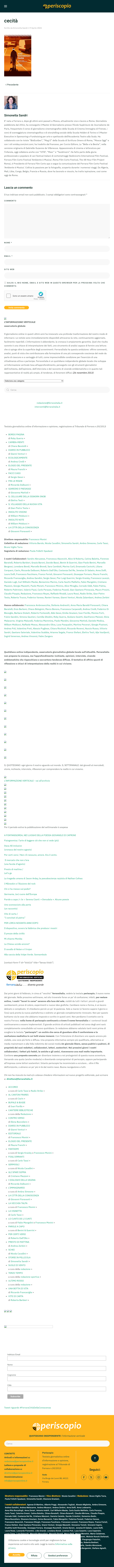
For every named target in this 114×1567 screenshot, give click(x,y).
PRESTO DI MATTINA (18, 1242)
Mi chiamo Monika (13, 938)
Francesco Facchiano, (51, 1522)
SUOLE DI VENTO (16, 1265)
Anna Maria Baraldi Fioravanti (85, 605)
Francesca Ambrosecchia (37, 605)
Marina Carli (69, 566)
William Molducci (19, 515)
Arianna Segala (57, 632)
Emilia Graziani (69, 613)
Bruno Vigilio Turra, (97, 1496)
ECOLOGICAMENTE (17, 457)
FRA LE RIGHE (15, 481)
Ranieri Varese (52, 597)
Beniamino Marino (48, 582)
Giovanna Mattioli (19, 492)
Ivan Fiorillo (84, 613)
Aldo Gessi (56, 613)
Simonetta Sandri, (35, 1499)
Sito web (9, 269)
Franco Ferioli (45, 574)
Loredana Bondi (22, 566)
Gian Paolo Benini (87, 562)
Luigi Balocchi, (22, 1533)
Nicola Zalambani (84, 597)
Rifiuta (34, 1555)
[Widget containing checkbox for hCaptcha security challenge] (25, 295)
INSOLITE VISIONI (17, 512)
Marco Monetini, (82, 1533)
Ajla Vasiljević (102, 632)
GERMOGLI (13, 1164)
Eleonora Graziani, (51, 1499)
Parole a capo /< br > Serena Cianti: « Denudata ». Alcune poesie (36, 899)
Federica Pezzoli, (76, 1519)
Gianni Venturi (18, 453)
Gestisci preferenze (58, 1555)
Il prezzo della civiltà (14, 933)
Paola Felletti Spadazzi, (15, 1499)
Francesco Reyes (40, 593)
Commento (10, 200)
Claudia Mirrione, (82, 1513)
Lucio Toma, (10, 1533)
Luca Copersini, (94, 1530)
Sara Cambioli (54, 566)
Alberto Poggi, (50, 1504)
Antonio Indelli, (43, 1510)
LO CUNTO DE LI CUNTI (20, 1218)
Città (9, 1385)
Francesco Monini (38, 539)
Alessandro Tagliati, (66, 1504)
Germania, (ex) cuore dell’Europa (20, 894)
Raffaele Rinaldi (58, 593)
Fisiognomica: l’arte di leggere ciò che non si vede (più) (31, 840)
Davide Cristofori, (73, 1516)
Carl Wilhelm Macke (28, 582)
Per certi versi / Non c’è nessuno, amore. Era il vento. (30, 854)
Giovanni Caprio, (95, 1525)
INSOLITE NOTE (16, 519)
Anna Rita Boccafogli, (14, 1510)
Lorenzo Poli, (68, 1530)
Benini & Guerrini (68, 562)
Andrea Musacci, (44, 1507)
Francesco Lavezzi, (69, 1522)
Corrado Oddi (85, 585)
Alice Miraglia (71, 585)
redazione (25, 1269)
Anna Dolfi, (71, 1507)
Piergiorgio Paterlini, (91, 1539)
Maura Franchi (18, 469)
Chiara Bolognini (36, 609)
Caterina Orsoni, (23, 1513)
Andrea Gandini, (12, 1507)
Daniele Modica (96, 620)
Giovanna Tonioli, (79, 1525)
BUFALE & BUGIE (16, 1102)
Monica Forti (97, 613)
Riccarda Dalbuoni (20, 484)
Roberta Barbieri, (91, 1542)
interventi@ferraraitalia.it (47, 406)
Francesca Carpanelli (71, 609)
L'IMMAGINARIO (16, 1187)
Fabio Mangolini (88, 582)
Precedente (12, 84)
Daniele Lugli (10, 582)
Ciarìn (17, 570)
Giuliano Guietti (75, 616)
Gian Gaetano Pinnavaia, (30, 1525)
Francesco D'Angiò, (32, 1522)
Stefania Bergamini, (82, 1548)
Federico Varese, (92, 1519)
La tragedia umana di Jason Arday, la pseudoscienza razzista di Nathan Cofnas (43, 878)
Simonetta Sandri (20, 28)
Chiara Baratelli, (52, 1513)
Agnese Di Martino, (35, 1504)
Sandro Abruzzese (36, 558)
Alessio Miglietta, (83, 1504)
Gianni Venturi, (48, 1525)
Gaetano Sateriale (21, 632)
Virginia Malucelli (24, 620)
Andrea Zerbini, (59, 1507)
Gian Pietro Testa (19, 508)
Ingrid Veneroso (12, 636)
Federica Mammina (43, 620)
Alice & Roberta (76, 558)
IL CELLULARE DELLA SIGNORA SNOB (27, 496)
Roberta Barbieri (22, 562)
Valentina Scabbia (40, 632)
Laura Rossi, (10, 1530)
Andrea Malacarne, (28, 1507)
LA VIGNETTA (15, 1211)
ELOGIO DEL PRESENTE (20, 465)
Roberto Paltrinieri (13, 589)
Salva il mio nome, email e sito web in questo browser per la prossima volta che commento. (54, 284)
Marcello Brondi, (56, 1533)
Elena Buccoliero (19, 1121)
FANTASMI (13, 1149)
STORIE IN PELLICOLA (19, 1257)
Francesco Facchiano (26, 574)
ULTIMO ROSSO (16, 1280)
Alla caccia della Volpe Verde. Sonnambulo (25, 954)
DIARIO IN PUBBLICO (19, 450)
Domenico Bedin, (89, 1516)
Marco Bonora (52, 609)
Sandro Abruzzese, (93, 1545)
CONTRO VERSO (16, 1118)
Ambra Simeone (88, 543)
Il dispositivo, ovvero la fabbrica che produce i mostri (30, 928)
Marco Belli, (69, 1533)
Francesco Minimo (54, 585)
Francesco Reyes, (86, 1522)
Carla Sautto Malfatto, (79, 1510)
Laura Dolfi (9, 574)
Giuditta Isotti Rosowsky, (16, 1527)
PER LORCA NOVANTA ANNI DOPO (21, 923)
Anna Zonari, (30, 1510)
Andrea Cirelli (17, 461)
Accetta (16, 1554)
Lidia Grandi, (40, 1530)
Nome (8, 242)
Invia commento (16, 307)
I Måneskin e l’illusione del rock (19, 883)
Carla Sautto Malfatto (69, 582)
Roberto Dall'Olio (49, 570)
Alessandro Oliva (47, 624)
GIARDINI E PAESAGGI (19, 488)
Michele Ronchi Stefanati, (97, 1536)
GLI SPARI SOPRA (17, 1172)
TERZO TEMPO (15, 1273)
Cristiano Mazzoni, (41, 1516)
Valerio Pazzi (30, 589)
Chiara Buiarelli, (67, 1513)
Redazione (26, 593)
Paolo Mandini (61, 620)
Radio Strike (86, 593)
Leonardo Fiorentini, (25, 1530)
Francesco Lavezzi (100, 578)
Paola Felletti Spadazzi (41, 551)
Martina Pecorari (81, 624)
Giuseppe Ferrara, (35, 1527)
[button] (5, 6)
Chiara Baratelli (18, 446)
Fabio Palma (99, 585)
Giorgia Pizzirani (99, 624)
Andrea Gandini (34, 578)
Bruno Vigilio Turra (13, 547)
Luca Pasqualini (64, 624)
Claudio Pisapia (12, 593)
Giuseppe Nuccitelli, (53, 1527)
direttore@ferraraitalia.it (20, 1079)
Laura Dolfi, (98, 1527)
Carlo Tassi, (10, 1513)
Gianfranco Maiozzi (93, 616)
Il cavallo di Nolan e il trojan (18, 949)
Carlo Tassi (102, 543)
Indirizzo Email (13, 1354)
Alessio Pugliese (41, 628)
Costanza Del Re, (25, 1516)
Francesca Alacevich (56, 558)
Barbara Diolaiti (22, 613)
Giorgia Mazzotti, (63, 1525)
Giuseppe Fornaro (83, 574)
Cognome (11, 1375)
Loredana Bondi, (54, 1530)
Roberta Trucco (18, 597)
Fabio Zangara (46, 636)
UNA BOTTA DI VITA (18, 1288)
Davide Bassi (52, 562)
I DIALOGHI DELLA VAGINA (21, 1180)
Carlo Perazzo (44, 589)
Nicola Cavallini (25, 1168)
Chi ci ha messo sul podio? (17, 889)
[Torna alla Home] (57, 6)
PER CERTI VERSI (17, 1234)
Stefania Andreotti (60, 605)
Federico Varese (35, 597)
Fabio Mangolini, (60, 1519)
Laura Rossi (73, 593)
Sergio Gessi (17, 477)
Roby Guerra (17, 438)
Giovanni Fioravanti (20, 531)
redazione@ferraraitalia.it (49, 402)
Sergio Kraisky (83, 578)
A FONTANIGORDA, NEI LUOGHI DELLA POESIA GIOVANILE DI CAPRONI (40, 835)
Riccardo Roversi (75, 628)
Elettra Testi (17, 500)
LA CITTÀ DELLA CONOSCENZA (23, 527)
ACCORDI (13, 1087)
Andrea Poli (10, 628)
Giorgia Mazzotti (21, 585)
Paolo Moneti (37, 585)
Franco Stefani (73, 632)
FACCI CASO (14, 473)
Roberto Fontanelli (40, 613)
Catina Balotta (92, 558)
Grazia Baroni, (68, 1527)
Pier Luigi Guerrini (66, 578)
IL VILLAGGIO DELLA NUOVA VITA (25, 504)
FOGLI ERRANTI (16, 1156)
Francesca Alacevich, (14, 1522)
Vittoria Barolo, (37, 543)
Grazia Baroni (38, 562)
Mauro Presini (102, 589)
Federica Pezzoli (61, 589)
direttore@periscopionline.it (18, 1473)
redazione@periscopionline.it (18, 1461)
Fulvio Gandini (11, 616)
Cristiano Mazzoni (19, 1176)
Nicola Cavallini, (53, 543)
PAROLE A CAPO (16, 1226)
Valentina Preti (24, 628)
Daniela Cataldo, (57, 1516)
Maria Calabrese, (97, 1533)
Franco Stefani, (11, 1525)
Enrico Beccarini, (45, 1519)
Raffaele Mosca (30, 624)
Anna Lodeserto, (84, 1507)
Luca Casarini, (80, 1530)
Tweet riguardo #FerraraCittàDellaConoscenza (27, 1407)
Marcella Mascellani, (39, 1533)
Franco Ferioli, (101, 1522)
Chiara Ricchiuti (58, 628)
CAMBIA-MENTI (16, 442)
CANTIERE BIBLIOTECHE (20, 1110)
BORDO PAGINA (16, 434)
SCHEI (11, 1249)
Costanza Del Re (67, 570)
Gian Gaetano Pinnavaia (82, 589)
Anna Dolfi (101, 570)
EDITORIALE (14, 1133)
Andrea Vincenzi (29, 636)
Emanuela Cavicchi (85, 566)
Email (8, 256)
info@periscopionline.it (15, 1480)
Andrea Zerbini (102, 597)
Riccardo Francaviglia (15, 578)
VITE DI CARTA (15, 1296)
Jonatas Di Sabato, (86, 570)
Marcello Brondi (38, 566)
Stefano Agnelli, (99, 1548)
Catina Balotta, (37, 1513)
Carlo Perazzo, (95, 1510)
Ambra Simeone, (99, 1504)
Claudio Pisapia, (98, 1513)
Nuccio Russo (92, 628)
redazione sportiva (30, 1276)
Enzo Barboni (20, 609)
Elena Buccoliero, (12, 1519)
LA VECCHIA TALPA (17, 1203)
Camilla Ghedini (44, 616)
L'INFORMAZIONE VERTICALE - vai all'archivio (27, 780)
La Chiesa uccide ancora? (17, 944)
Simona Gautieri (27, 616)
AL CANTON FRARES (18, 1094)
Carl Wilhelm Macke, (59, 1510)
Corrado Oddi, (11, 1516)
